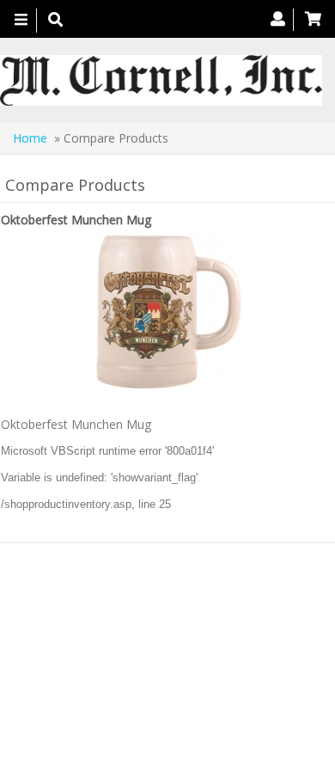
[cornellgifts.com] (161, 80)
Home (30, 138)
